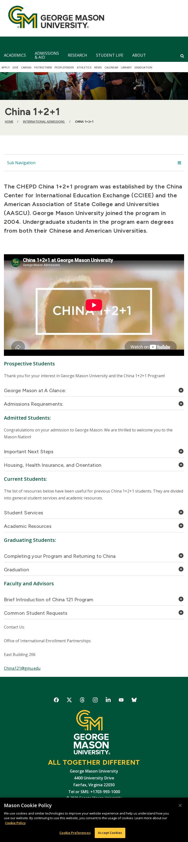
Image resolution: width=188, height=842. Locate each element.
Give (15, 67)
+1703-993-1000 (105, 791)
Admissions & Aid (47, 55)
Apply (5, 67)
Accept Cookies (110, 832)
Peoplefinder (64, 67)
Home (9, 122)
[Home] (54, 18)
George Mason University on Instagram (95, 700)
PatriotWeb (43, 67)
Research (77, 55)
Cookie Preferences (74, 832)
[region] (94, 820)
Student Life (109, 55)
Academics (15, 55)
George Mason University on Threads (82, 700)
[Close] (180, 805)
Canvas (26, 67)
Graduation (143, 67)
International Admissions (44, 122)
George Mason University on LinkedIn (108, 700)
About (139, 55)
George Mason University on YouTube (121, 700)
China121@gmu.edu (22, 668)
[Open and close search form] (182, 56)
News (98, 67)
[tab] (94, 392)
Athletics (84, 67)
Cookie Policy (15, 823)
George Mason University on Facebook (56, 700)
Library (126, 67)
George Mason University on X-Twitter (69, 700)
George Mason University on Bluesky (134, 700)
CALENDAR (111, 67)
